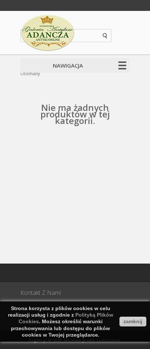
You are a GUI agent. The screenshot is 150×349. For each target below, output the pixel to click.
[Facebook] (29, 273)
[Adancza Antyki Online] (47, 33)
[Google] (48, 273)
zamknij (132, 321)
